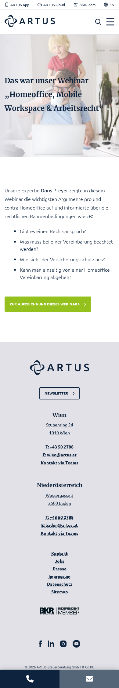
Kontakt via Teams (59, 462)
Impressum (59, 576)
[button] (98, 22)
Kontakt (59, 553)
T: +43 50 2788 (59, 446)
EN (112, 4)
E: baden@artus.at (59, 525)
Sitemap (59, 591)
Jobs (59, 561)
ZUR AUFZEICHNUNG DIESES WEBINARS (45, 303)
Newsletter (56, 393)
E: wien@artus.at (60, 454)
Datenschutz (59, 584)
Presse (60, 568)
